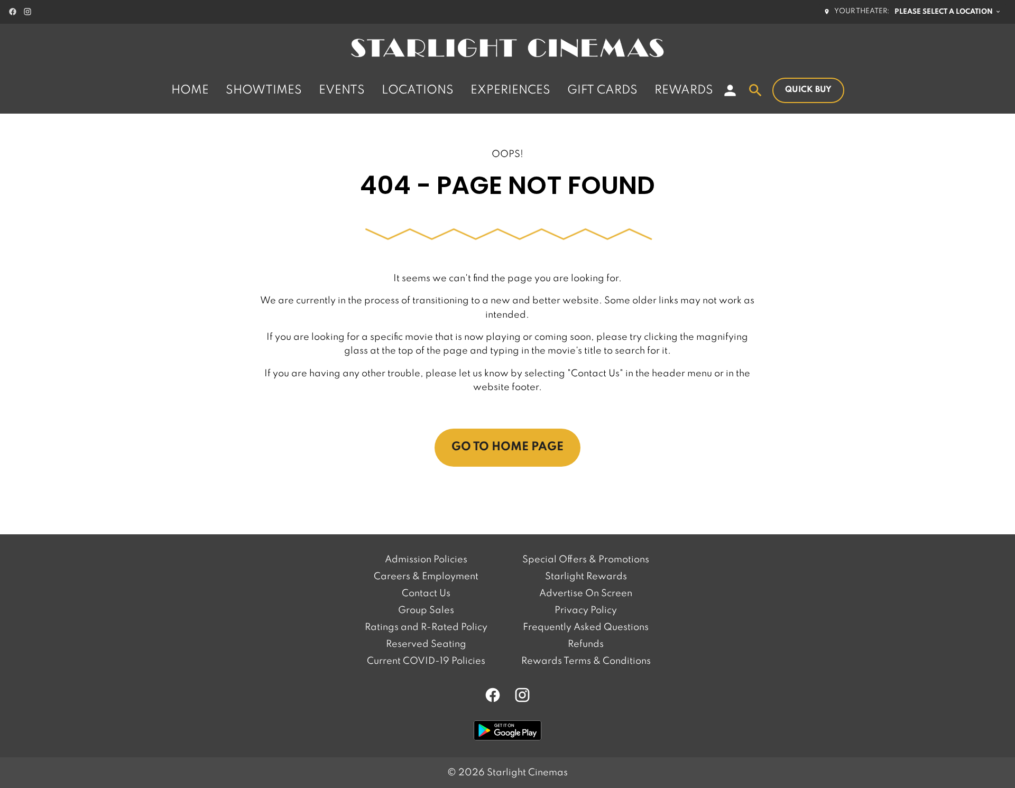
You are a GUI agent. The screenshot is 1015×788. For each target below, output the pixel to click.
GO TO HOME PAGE (507, 447)
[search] (755, 90)
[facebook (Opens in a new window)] (12, 11)
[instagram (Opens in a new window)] (27, 11)
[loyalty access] (730, 90)
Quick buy (808, 90)
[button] (507, 236)
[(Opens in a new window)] (507, 730)
